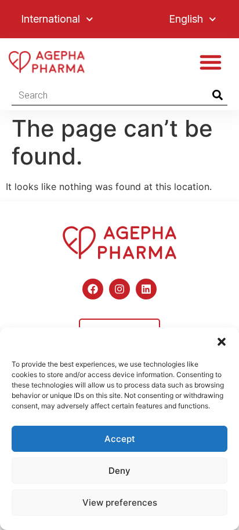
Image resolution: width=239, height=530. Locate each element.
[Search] (217, 95)
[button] (221, 342)
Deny (119, 470)
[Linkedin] (146, 289)
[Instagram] (119, 289)
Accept (119, 438)
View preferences (119, 502)
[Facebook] (92, 289)
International (50, 19)
